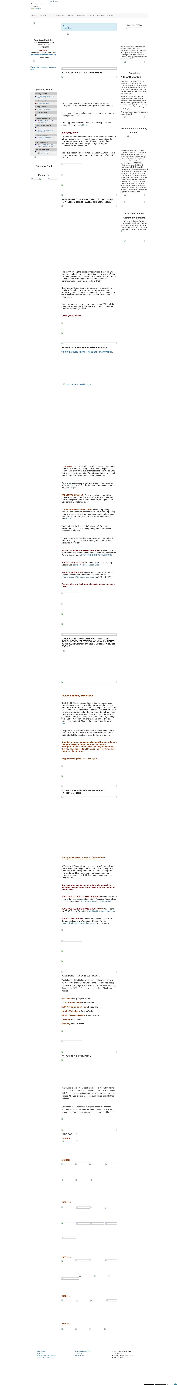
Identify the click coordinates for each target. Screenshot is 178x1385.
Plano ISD (39, 1353)
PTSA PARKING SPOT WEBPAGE (96, 555)
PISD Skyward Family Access (46, 1355)
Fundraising (81, 15)
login (51, 1)
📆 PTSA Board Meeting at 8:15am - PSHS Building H (46, 121)
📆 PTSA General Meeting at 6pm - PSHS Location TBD (45, 138)
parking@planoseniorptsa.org (86, 565)
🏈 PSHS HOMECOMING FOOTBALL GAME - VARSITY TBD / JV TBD (46, 145)
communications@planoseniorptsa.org (78, 577)
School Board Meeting (42, 115)
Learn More (82, 125)
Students (71, 15)
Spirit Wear (110, 15)
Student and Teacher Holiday (44, 109)
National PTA (79, 1355)
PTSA (51, 15)
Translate (38, 8)
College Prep (60, 15)
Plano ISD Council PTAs (83, 1351)
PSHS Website (41, 1351)
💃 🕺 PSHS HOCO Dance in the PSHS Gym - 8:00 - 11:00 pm (46, 152)
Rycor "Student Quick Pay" (45, 1357)
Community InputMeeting (43, 103)
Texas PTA (78, 1353)
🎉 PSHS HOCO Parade (43, 128)
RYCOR (71, 485)
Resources (100, 15)
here (63, 723)
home (56, 1)
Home (34, 15)
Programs (91, 15)
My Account (43, 15)
